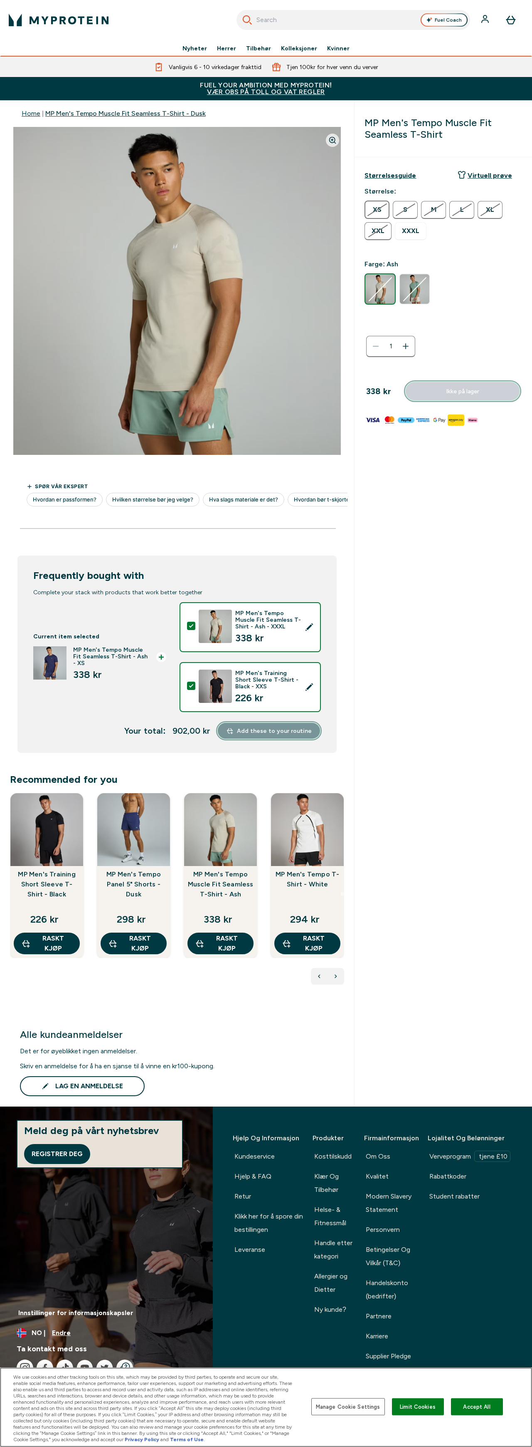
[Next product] (336, 976)
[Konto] (485, 20)
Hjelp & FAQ (252, 1176)
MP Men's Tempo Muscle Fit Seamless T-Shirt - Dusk (125, 113)
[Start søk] (247, 20)
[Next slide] (342, 894)
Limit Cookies (418, 1406)
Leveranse (249, 1249)
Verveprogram (468, 1156)
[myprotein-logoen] (58, 20)
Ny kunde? (330, 1309)
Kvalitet (377, 1176)
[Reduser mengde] (376, 346)
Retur (242, 1196)
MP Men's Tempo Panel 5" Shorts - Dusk (133, 884)
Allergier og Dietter (330, 1283)
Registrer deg (57, 1153)
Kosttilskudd (333, 1156)
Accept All (476, 1406)
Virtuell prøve (490, 175)
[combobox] (353, 20)
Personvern (383, 1229)
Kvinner (338, 48)
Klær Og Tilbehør (326, 1183)
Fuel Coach (448, 20)
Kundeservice (254, 1156)
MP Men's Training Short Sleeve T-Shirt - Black (46, 884)
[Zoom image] (332, 140)
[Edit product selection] (309, 627)
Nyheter (194, 48)
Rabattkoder (447, 1176)
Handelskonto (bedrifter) (387, 1289)
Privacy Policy (142, 1439)
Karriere (377, 1336)
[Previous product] (319, 976)
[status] (391, 346)
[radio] (377, 210)
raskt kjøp (53, 943)
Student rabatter (454, 1196)
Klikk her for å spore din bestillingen (268, 1223)
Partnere (379, 1316)
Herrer (226, 48)
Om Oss (378, 1156)
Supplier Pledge (388, 1356)
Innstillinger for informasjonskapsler (75, 1312)
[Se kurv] (510, 20)
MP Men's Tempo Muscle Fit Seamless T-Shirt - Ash (221, 884)
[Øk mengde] (406, 346)
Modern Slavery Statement (388, 1203)
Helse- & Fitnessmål (330, 1216)
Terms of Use (187, 1439)
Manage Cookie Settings (348, 1406)
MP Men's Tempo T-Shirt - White (307, 879)
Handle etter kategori (333, 1249)
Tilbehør (258, 48)
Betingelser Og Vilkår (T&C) (388, 1256)
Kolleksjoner (299, 48)
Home (31, 113)
